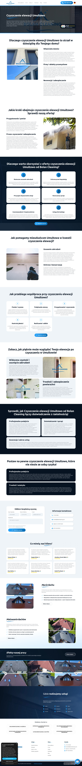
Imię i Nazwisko (11, 512)
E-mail (33, 512)
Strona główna (21, 2)
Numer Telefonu (23, 512)
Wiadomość (10, 517)
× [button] (16, 743)
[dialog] (9, 754)
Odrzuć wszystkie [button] (9, 761)
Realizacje (36, 2)
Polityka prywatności (38, 763)
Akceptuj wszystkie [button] (9, 758)
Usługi (30, 2)
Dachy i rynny (34, 749)
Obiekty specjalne (34, 751)
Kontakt (45, 2)
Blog (41, 2)
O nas (26, 2)
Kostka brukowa (34, 745)
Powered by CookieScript (9, 763)
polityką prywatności (19, 527)
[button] (5, 673)
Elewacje (33, 747)
